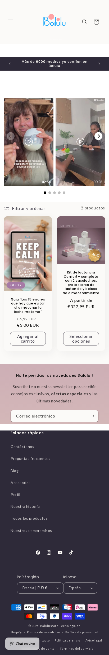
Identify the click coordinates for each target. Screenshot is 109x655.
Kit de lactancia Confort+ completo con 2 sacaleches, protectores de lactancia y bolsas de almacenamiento (81, 282)
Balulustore (49, 625)
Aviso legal (93, 640)
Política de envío (67, 640)
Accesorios (21, 482)
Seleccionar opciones (81, 338)
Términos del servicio (76, 648)
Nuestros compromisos (31, 530)
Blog (15, 470)
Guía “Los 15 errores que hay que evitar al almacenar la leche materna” (28, 305)
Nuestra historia (25, 506)
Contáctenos (22, 446)
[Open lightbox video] (28, 142)
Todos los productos (29, 518)
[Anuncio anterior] (10, 64)
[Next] (98, 136)
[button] (10, 22)
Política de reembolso (43, 632)
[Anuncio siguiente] (99, 64)
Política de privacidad (81, 632)
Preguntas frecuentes (31, 458)
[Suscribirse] (92, 416)
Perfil (15, 494)
